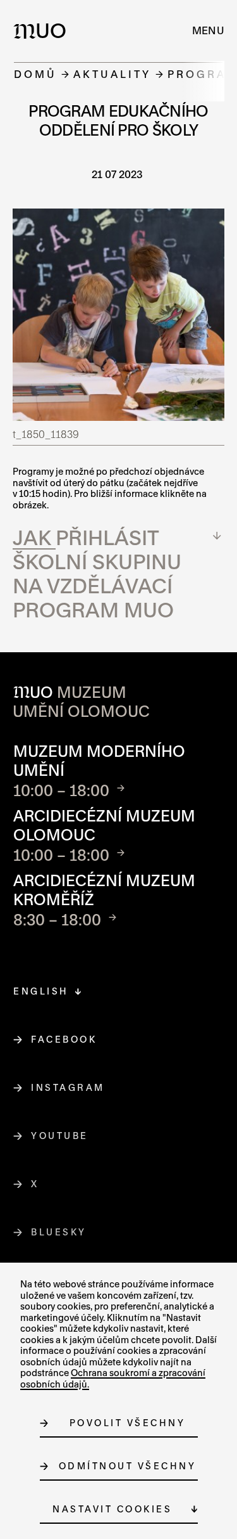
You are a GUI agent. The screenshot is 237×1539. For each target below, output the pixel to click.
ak (39, 537)
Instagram (68, 1087)
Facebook (64, 1039)
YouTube (60, 1135)
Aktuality (112, 74)
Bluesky (59, 1232)
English (41, 991)
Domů (35, 74)
